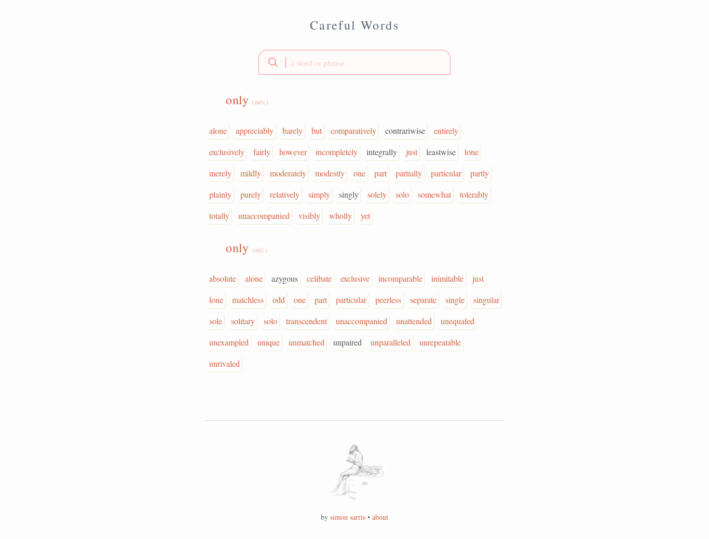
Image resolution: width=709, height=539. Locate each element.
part (380, 173)
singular (486, 299)
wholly (340, 215)
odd (278, 299)
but (316, 130)
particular (446, 173)
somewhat (434, 194)
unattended (414, 320)
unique (268, 342)
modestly (330, 173)
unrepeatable (440, 342)
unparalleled (391, 342)
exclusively (226, 151)
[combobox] (354, 62)
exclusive (355, 278)
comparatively (353, 130)
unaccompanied (264, 215)
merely (220, 173)
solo (402, 194)
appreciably (255, 130)
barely (292, 130)
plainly (220, 194)
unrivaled (224, 363)
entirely (446, 130)
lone (472, 151)
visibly (309, 215)
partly (479, 173)
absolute (222, 278)
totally (219, 215)
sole (215, 320)
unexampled (229, 342)
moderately (288, 173)
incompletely (337, 151)
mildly (250, 173)
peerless (388, 299)
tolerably (474, 194)
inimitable (447, 278)
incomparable (400, 278)
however (293, 151)
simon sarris (347, 517)
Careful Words (354, 25)
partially (409, 173)
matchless (248, 299)
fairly (261, 151)
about (380, 517)
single (455, 299)
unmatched (306, 342)
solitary (243, 320)
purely (250, 194)
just (411, 151)
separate (423, 299)
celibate (319, 278)
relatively (284, 194)
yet (365, 215)
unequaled (457, 320)
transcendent (306, 320)
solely (377, 194)
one (359, 173)
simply (319, 194)
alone (218, 130)
